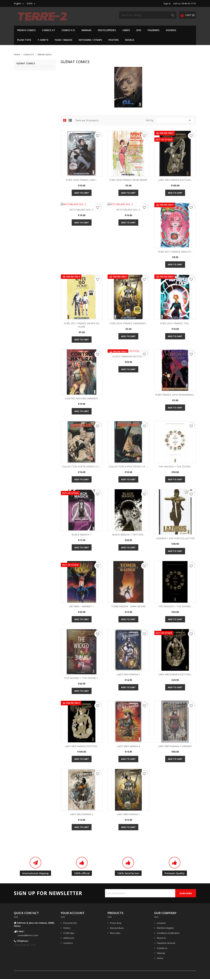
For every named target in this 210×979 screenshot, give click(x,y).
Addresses (68, 937)
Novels (129, 39)
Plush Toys (24, 39)
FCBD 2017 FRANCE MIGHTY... (175, 251)
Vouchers (68, 943)
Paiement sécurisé (165, 943)
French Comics (26, 30)
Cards (126, 30)
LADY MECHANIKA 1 (128, 814)
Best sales (115, 933)
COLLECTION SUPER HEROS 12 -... (81, 466)
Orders (66, 927)
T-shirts (43, 39)
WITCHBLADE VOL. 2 (82, 209)
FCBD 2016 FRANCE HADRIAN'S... (128, 323)
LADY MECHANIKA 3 (128, 674)
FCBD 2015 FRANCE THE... (175, 323)
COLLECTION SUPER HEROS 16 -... (128, 466)
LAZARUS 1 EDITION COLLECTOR (175, 538)
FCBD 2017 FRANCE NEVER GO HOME (81, 325)
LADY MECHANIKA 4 (128, 746)
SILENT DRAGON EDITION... (128, 356)
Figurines (153, 30)
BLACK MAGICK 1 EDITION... (128, 534)
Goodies (171, 30)
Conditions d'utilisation (167, 933)
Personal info (70, 922)
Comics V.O (68, 30)
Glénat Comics (25, 63)
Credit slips (68, 933)
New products (117, 927)
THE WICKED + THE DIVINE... (175, 466)
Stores (159, 958)
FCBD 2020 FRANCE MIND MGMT (128, 179)
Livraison (161, 922)
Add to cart (81, 192)
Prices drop (115, 922)
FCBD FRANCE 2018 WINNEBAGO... (175, 394)
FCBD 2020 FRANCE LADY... (81, 179)
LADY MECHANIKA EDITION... (175, 179)
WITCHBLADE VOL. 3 (128, 209)
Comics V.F (48, 30)
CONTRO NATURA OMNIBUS (81, 398)
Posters (113, 39)
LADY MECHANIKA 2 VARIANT (175, 746)
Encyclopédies (107, 30)
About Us (161, 937)
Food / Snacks (63, 39)
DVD (138, 30)
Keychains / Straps (90, 39)
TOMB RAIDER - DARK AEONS (128, 606)
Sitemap (160, 953)
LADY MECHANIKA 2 (81, 814)
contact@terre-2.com (28, 935)
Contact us (161, 948)
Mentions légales (165, 927)
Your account (72, 913)
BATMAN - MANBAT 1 (81, 606)
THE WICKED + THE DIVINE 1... (81, 678)
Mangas (86, 30)
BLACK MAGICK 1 (81, 534)
